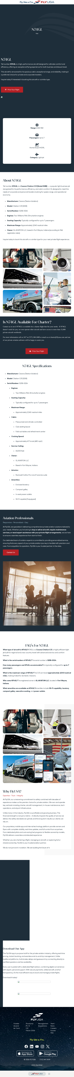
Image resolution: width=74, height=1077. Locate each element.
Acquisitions (42, 1026)
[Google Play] (34, 998)
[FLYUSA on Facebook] (26, 1046)
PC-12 (28, 1026)
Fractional (29, 1024)
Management (43, 1024)
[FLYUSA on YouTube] (37, 1046)
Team (52, 1024)
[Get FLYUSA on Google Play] (47, 1053)
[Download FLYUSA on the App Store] (25, 1053)
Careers (53, 1028)
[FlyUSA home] (37, 1074)
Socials (53, 1030)
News (52, 1026)
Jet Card (16, 1028)
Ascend (16, 1026)
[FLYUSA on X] (48, 1046)
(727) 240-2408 (45, 1059)
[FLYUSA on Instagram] (42, 1046)
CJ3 (27, 1028)
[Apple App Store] (34, 986)
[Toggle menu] (49, 1074)
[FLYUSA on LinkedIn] (32, 1046)
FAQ (51, 1033)
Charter (16, 1024)
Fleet (37, 33)
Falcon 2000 (30, 1030)
